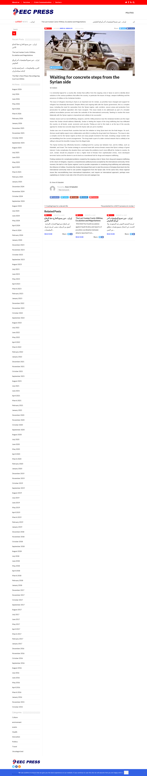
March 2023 (16, 289)
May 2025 (16, 162)
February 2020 (17, 464)
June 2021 (16, 391)
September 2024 (18, 201)
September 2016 (18, 663)
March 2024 (16, 230)
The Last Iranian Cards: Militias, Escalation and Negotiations (60, 22)
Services (26, 2)
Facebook (131, 28)
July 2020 (15, 439)
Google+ (75, 197)
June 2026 (16, 99)
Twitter (123, 28)
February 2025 (17, 177)
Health (14, 732)
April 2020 (16, 454)
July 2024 (15, 211)
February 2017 (17, 639)
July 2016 (15, 673)
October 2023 (17, 255)
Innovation (16, 737)
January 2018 (17, 585)
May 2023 (16, 279)
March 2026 (16, 113)
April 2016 (16, 687)
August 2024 (17, 206)
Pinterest (95, 197)
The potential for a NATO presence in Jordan (117, 206)
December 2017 (18, 590)
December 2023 (18, 245)
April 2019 (16, 512)
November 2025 (18, 133)
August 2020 (17, 434)
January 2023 (17, 298)
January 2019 (17, 527)
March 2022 (16, 347)
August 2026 (17, 89)
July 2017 (15, 614)
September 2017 (18, 605)
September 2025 (18, 143)
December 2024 (18, 186)
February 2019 (17, 522)
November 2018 (18, 537)
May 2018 (16, 566)
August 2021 (17, 381)
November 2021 (18, 366)
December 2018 (18, 532)
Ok (126, 772)
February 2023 (17, 293)
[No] (144, 772)
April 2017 (16, 629)
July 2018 (15, 556)
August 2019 (17, 493)
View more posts (64, 190)
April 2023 (16, 284)
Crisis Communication (42, 2)
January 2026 (17, 123)
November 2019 (18, 478)
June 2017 (16, 619)
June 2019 (16, 503)
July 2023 (15, 269)
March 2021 (16, 400)
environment (16, 722)
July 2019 (15, 498)
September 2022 (18, 318)
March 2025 (16, 172)
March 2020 (16, 459)
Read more (48, 234)
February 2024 (17, 235)
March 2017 (16, 634)
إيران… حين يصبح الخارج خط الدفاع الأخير (58, 219)
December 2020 (18, 415)
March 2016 (16, 692)
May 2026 (16, 104)
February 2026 (17, 118)
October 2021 (17, 371)
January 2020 (17, 468)
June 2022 (16, 332)
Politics (130, 13)
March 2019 (16, 517)
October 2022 (17, 313)
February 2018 (17, 580)
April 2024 (16, 225)
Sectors (58, 2)
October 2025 (17, 138)
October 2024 (17, 196)
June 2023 (16, 274)
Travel (14, 746)
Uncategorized (17, 751)
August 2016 (17, 668)
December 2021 (18, 361)
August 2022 (17, 323)
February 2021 (17, 405)
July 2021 (15, 386)
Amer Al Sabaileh (66, 28)
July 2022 (15, 327)
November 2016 (18, 653)
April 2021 (16, 396)
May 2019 (16, 507)
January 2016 (17, 697)
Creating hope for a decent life (57, 206)
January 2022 (17, 357)
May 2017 (16, 624)
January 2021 (17, 410)
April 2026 (16, 109)
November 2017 (18, 595)
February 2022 (17, 352)
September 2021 (18, 376)
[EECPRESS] (33, 14)
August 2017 (17, 610)
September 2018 (18, 546)
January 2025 (17, 182)
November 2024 (18, 191)
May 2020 (16, 449)
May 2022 (16, 337)
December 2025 (18, 128)
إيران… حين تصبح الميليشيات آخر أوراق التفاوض (105, 22)
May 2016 (16, 682)
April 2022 (16, 342)
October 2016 (17, 658)
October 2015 (17, 707)
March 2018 (16, 575)
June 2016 (16, 678)
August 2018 (17, 551)
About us (15, 2)
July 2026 (15, 94)
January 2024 (17, 240)
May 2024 (16, 220)
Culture (15, 717)
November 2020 (18, 420)
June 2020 (16, 444)
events (14, 727)
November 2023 (18, 250)
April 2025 (16, 167)
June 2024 (16, 216)
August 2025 (17, 148)
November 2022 (18, 308)
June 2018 (16, 561)
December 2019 (18, 473)
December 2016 (18, 648)
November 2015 (18, 702)
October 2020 (17, 425)
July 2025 (15, 152)
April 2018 (16, 571)
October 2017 (17, 600)
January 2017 (17, 644)
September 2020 (18, 430)
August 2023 (17, 264)
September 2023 (18, 259)
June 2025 (16, 157)
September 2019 (18, 488)
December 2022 (18, 303)
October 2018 (17, 541)
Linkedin (84, 197)
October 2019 (17, 483)
